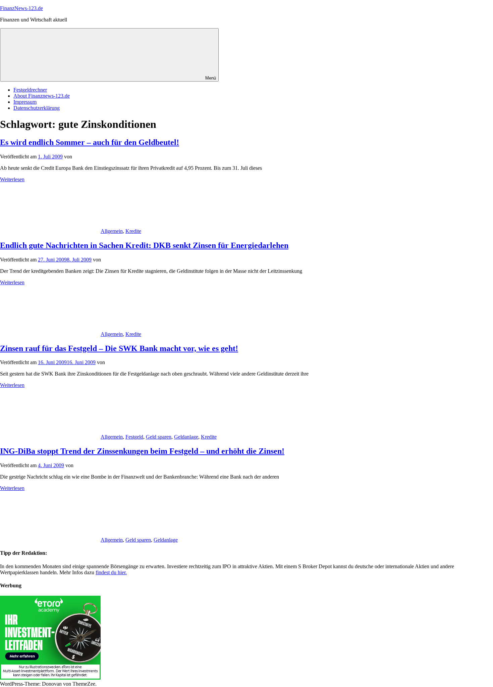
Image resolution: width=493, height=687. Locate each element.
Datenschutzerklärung (36, 108)
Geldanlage (186, 437)
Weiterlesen (12, 179)
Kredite (133, 231)
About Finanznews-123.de (41, 96)
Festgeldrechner (30, 90)
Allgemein (112, 231)
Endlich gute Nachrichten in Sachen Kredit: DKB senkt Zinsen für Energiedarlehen (144, 245)
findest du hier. (111, 572)
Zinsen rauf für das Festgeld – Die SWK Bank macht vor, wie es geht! (119, 348)
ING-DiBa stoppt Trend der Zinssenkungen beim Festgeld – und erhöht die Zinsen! (142, 451)
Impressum (25, 102)
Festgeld (134, 437)
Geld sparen (158, 437)
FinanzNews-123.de (21, 8)
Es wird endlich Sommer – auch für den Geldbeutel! (89, 142)
